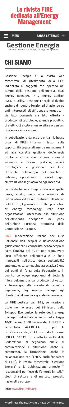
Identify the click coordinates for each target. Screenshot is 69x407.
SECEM (56, 322)
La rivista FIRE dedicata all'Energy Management (34, 15)
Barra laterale (48, 36)
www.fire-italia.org (24, 388)
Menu (16, 36)
